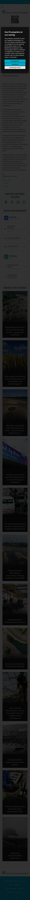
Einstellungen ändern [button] (15, 67)
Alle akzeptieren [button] (15, 61)
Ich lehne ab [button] (15, 64)
